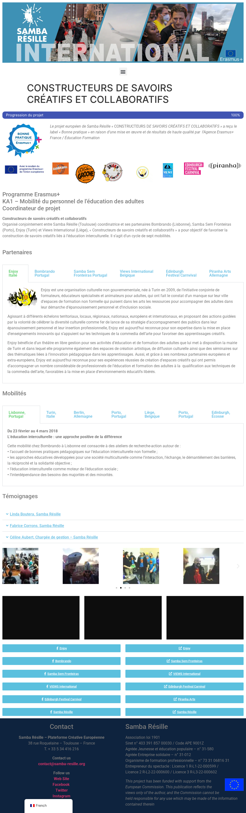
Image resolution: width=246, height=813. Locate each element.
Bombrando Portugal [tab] (45, 273)
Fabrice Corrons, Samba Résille (37, 525)
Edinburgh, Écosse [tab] (221, 414)
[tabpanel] (123, 332)
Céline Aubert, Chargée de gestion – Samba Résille (54, 537)
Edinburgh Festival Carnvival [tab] (181, 273)
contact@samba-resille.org (61, 764)
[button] (123, 71)
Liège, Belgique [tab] (152, 414)
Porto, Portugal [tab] (118, 414)
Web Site (61, 778)
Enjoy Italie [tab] (13, 273)
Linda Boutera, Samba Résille (35, 514)
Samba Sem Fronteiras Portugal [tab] (90, 273)
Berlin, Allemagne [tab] (83, 414)
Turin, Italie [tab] (51, 414)
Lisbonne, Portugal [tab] (17, 414)
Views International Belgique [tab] (136, 273)
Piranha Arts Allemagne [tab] (220, 273)
